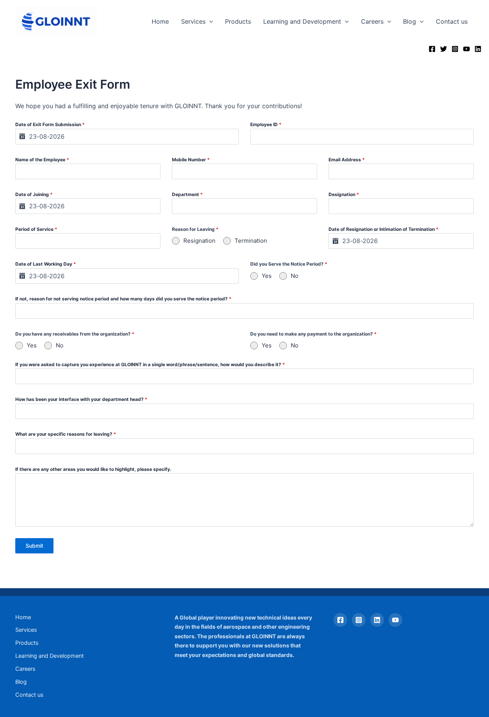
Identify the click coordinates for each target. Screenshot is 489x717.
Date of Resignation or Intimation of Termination (384, 229)
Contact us (452, 21)
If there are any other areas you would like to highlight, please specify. (93, 469)
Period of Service (36, 229)
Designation (344, 194)
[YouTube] (466, 48)
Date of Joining (34, 194)
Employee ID (266, 124)
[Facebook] (432, 48)
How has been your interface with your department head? (81, 399)
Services (193, 21)
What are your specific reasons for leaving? (65, 434)
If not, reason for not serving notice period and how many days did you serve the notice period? (123, 299)
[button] (209, 21)
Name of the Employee (42, 159)
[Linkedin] (477, 48)
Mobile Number (191, 159)
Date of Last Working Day (45, 264)
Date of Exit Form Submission (50, 124)
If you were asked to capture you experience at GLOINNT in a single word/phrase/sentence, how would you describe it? (150, 364)
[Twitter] (443, 48)
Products (238, 21)
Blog (409, 21)
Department (187, 194)
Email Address (347, 159)
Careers (372, 21)
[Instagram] (455, 48)
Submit (34, 545)
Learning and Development (302, 21)
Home (160, 21)
